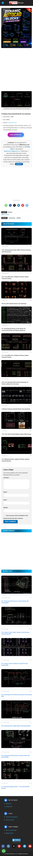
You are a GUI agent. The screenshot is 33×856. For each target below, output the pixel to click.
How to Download (11, 830)
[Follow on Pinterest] (19, 846)
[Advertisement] (16, 67)
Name (5, 492)
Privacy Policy (10, 820)
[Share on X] (14, 205)
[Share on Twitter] (18, 205)
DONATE (19, 164)
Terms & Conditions (11, 817)
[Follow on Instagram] (8, 846)
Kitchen (10, 212)
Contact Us (9, 806)
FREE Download (15, 134)
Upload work (9, 833)
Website (5, 507)
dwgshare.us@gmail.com (12, 151)
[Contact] (4, 851)
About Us (8, 803)
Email (5, 500)
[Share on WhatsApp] (6, 205)
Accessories (12, 218)
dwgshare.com (12, 122)
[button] (2, 3)
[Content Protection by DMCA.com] (16, 840)
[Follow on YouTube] (30, 846)
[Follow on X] (14, 846)
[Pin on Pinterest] (22, 205)
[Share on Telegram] (27, 205)
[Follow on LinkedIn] (24, 846)
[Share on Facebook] (10, 205)
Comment (6, 477)
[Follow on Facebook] (3, 846)
